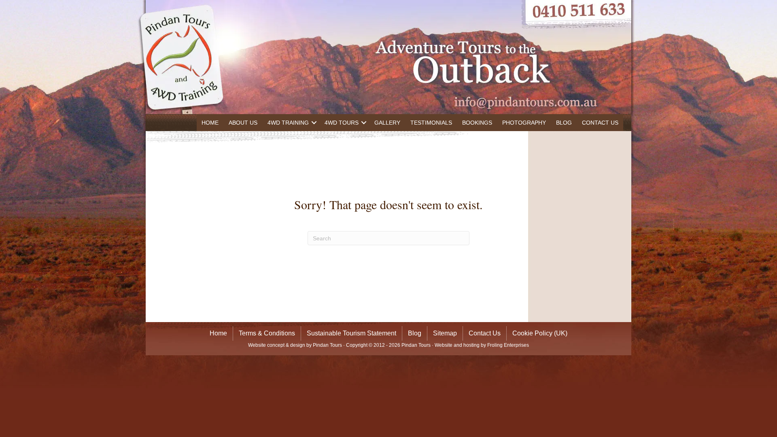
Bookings (477, 122)
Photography (524, 122)
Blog (564, 122)
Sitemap (445, 333)
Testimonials (431, 122)
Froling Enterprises (508, 345)
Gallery (387, 122)
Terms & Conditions (267, 333)
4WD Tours (342, 122)
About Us (243, 122)
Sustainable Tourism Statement (351, 333)
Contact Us (600, 122)
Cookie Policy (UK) (539, 333)
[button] (314, 122)
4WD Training (288, 122)
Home (210, 122)
